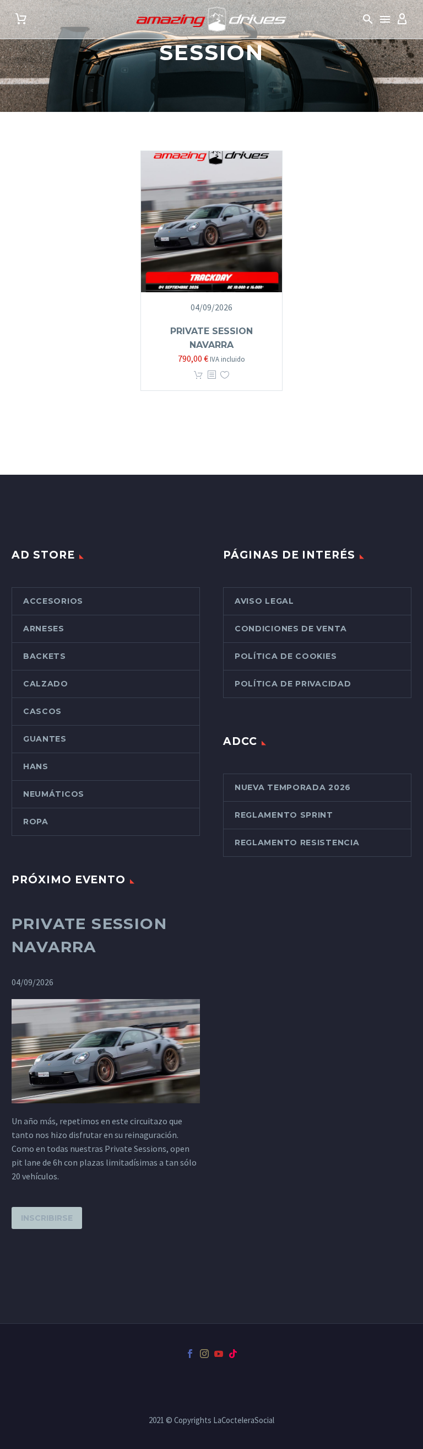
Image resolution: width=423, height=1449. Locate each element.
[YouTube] (218, 1353)
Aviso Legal (264, 601)
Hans (35, 766)
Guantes (45, 739)
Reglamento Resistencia (297, 842)
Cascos (42, 711)
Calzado (45, 684)
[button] (368, 19)
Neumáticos (53, 794)
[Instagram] (204, 1353)
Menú (385, 19)
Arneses (43, 629)
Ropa (35, 822)
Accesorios (53, 601)
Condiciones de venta (291, 629)
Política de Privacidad (293, 684)
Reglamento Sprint (284, 815)
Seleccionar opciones (198, 375)
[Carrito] (21, 19)
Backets (44, 656)
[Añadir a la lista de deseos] (224, 375)
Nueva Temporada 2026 (293, 787)
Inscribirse (47, 1218)
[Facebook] (190, 1353)
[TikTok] (233, 1353)
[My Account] (402, 19)
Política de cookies (286, 656)
